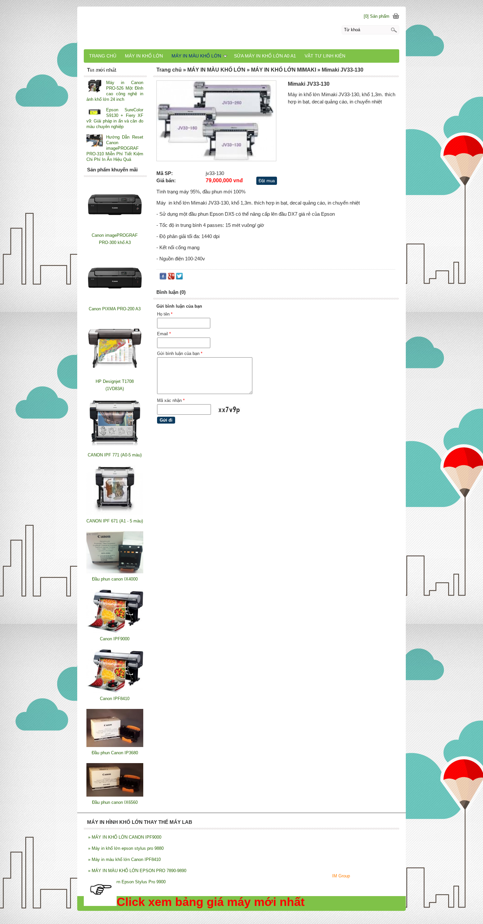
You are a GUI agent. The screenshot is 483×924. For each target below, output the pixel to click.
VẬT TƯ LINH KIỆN (325, 55)
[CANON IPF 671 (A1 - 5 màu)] (114, 513)
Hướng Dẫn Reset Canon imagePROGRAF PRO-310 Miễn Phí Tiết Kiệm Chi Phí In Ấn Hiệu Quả (114, 148)
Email (164, 333)
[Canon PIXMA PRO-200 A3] (114, 301)
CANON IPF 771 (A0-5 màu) (115, 454)
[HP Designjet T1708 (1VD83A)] (114, 374)
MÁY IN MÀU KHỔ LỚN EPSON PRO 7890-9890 (137, 870)
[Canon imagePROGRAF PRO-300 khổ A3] (114, 228)
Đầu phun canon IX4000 (115, 579)
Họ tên (164, 314)
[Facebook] (163, 277)
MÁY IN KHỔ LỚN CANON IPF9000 (124, 837)
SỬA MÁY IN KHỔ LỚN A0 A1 (265, 55)
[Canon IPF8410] (114, 691)
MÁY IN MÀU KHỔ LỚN (196, 55)
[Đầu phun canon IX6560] (114, 795)
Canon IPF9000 (114, 638)
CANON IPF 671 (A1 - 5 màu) (114, 520)
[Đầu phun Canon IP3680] (114, 745)
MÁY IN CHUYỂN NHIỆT (115, 69)
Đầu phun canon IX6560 (115, 802)
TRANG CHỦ (102, 55)
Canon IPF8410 (114, 698)
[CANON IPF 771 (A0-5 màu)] (114, 447)
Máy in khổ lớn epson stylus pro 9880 (126, 848)
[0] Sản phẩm (376, 16)
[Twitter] (179, 277)
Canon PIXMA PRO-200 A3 (115, 308)
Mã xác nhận (171, 400)
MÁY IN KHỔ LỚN (144, 55)
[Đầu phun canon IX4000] (114, 571)
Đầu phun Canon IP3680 (115, 752)
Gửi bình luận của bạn (179, 353)
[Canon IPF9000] (114, 631)
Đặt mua (267, 180)
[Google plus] (171, 277)
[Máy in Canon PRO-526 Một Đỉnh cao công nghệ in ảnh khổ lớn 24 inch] (94, 87)
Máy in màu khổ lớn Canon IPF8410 (124, 859)
